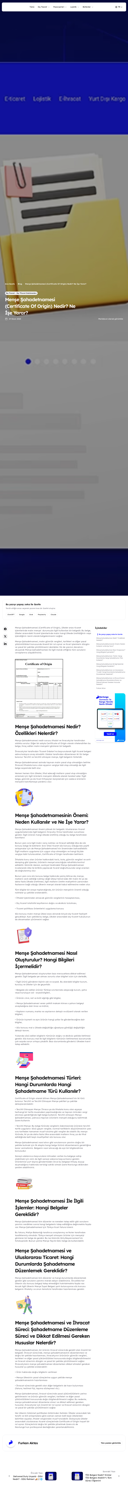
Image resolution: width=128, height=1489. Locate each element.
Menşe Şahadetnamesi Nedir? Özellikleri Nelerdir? (110, 639)
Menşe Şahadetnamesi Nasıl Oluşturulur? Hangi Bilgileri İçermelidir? (110, 651)
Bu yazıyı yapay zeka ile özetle (110, 634)
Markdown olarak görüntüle (110, 319)
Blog (20, 284)
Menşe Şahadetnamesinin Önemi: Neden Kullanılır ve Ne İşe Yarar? (110, 645)
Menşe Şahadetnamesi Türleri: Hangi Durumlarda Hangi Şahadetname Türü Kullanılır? (109, 658)
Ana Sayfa (10, 284)
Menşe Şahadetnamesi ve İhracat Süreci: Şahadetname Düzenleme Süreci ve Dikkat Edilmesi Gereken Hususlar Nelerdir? (110, 681)
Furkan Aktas (101, 688)
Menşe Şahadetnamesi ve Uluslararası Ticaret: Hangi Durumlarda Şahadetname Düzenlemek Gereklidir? (110, 672)
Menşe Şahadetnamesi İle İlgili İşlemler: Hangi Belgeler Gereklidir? (110, 665)
